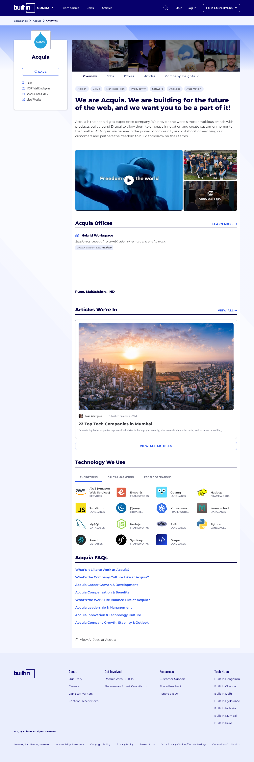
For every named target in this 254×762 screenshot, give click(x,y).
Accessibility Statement (70, 744)
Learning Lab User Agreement (32, 744)
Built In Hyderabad (227, 701)
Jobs (90, 8)
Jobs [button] (110, 76)
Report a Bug (169, 693)
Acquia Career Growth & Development (106, 585)
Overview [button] (90, 76)
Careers (74, 686)
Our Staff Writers (81, 693)
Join (179, 8)
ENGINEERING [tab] (89, 477)
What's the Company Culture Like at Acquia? (112, 577)
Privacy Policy (125, 744)
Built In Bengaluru (227, 679)
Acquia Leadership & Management (103, 607)
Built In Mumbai (225, 715)
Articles (107, 8)
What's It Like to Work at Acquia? (102, 570)
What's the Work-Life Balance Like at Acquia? (112, 600)
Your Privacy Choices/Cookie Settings (184, 744)
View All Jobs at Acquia (98, 640)
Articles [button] (149, 76)
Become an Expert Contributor (126, 686)
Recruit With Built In (119, 679)
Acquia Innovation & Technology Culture (108, 615)
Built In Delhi (223, 693)
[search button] (166, 8)
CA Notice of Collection (226, 744)
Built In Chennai (225, 686)
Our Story (75, 679)
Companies (71, 8)
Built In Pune (223, 723)
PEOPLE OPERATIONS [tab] (157, 477)
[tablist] (156, 477)
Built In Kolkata (225, 708)
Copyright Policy (100, 744)
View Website (34, 99)
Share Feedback (171, 686)
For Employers (220, 8)
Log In (192, 8)
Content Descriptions (83, 701)
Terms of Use (147, 744)
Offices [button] (129, 76)
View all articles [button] (156, 446)
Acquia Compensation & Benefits (102, 592)
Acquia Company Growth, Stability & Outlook (112, 622)
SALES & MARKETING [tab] (121, 477)
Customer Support (173, 679)
